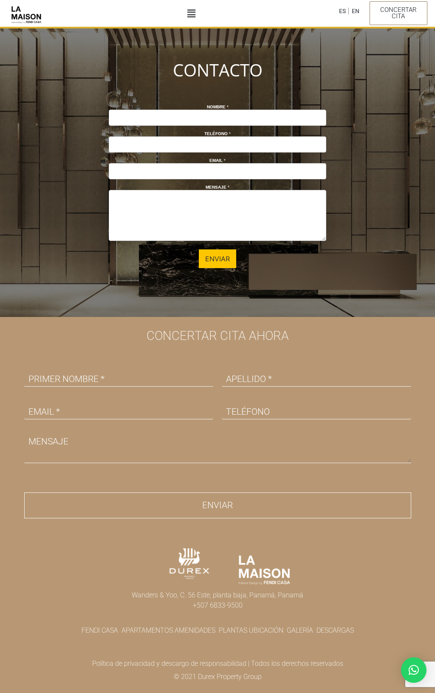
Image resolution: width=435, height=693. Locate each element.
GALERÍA (300, 630)
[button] (191, 13)
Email (217, 160)
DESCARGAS (335, 630)
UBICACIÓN (266, 630)
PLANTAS (234, 630)
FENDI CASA (100, 630)
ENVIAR (217, 259)
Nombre (218, 107)
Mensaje (217, 187)
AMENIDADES (195, 630)
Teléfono (217, 133)
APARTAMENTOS (147, 630)
